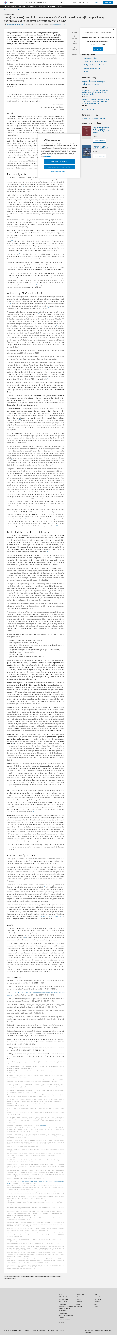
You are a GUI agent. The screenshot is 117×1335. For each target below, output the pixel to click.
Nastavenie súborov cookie (56, 1330)
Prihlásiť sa (97, 49)
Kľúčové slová (99, 1302)
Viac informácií (47, 156)
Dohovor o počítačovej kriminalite (95, 61)
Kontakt (97, 1306)
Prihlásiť (97, 2)
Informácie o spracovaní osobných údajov (16, 1330)
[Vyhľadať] (62, 2)
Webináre (79, 1306)
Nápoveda (97, 1297)
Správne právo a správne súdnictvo (65, 1316)
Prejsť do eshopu (100, 140)
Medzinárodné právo (64, 1320)
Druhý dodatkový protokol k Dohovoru (96, 65)
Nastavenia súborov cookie (59, 171)
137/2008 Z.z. (42, 1125)
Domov (6, 10)
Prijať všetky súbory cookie (59, 161)
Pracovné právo (63, 1311)
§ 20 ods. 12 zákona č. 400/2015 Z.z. (51, 916)
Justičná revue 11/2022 (59, 24)
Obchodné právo (63, 1299)
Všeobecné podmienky (38, 1330)
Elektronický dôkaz (90, 58)
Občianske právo (63, 1297)
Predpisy (79, 1299)
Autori (96, 1304)
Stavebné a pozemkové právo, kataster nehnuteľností (67, 1307)
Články (78, 1297)
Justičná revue (19, 10)
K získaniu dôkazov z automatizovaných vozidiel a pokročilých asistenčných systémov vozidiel (95, 92)
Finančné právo (62, 1313)
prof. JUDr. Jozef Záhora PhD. (15, 24)
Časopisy (12, 10)
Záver (86, 72)
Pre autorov (98, 1299)
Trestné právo (62, 1304)
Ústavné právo (62, 1302)
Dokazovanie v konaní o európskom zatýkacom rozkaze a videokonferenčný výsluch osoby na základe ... (95, 83)
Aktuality (79, 1304)
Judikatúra (79, 1302)
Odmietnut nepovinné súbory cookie (59, 167)
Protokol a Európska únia (92, 68)
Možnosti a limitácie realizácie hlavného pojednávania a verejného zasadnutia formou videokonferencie (95, 101)
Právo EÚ (61, 1322)
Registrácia (108, 2)
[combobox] (43, 2)
